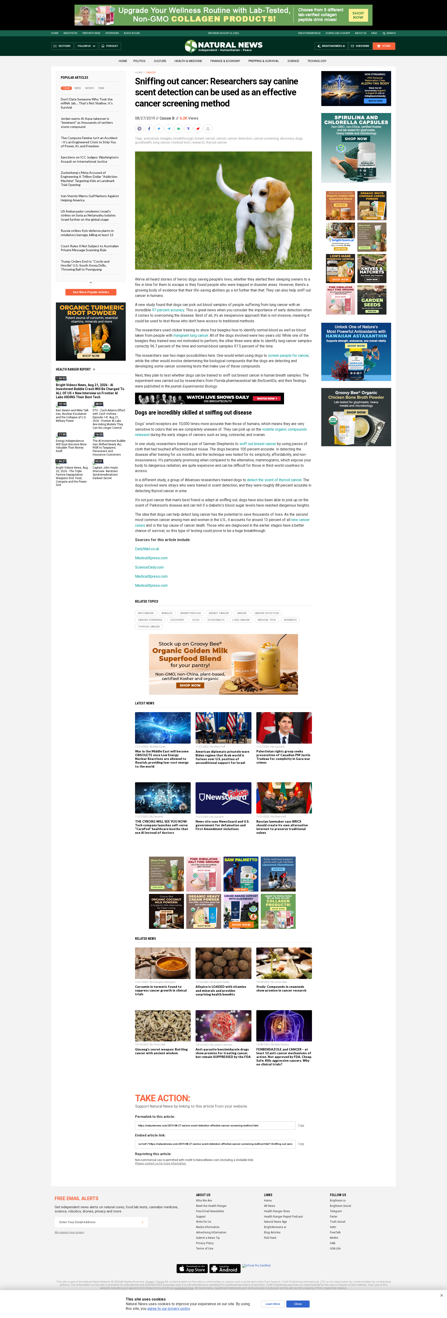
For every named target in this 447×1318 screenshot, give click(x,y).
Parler (333, 1216)
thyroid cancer (216, 142)
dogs (298, 138)
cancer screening (266, 138)
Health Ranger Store (277, 1211)
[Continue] (143, 1222)
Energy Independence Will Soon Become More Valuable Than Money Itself (71, 446)
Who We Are (204, 1200)
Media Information (208, 1227)
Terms (160, 1281)
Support (201, 1216)
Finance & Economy (225, 61)
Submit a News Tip (208, 1237)
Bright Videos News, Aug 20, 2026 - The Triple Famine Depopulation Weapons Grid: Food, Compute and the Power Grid (72, 476)
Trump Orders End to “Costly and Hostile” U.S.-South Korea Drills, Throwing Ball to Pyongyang (85, 265)
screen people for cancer (288, 355)
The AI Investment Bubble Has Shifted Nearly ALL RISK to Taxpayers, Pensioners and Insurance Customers (109, 447)
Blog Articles (272, 1232)
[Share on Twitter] (159, 128)
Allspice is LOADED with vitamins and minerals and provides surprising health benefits (221, 990)
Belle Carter (159, 746)
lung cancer (161, 142)
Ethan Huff (219, 746)
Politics (139, 61)
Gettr (333, 1227)
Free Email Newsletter (210, 1211)
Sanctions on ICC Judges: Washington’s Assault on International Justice (90, 159)
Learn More (273, 1304)
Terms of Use (204, 1248)
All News (269, 1206)
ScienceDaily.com (149, 567)
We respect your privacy (69, 1232)
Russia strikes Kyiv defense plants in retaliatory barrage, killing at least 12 (87, 233)
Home (54, 33)
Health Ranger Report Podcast (283, 1216)
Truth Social (337, 1221)
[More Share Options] (208, 128)
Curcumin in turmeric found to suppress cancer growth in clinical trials (161, 990)
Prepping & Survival (263, 61)
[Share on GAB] (179, 128)
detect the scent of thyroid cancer (274, 480)
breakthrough (183, 138)
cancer (221, 138)
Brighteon (70, 33)
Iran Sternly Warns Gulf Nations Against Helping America (90, 198)
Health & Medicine (188, 61)
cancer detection (239, 138)
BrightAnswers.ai (309, 33)
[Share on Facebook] (150, 128)
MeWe (334, 1237)
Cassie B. (167, 118)
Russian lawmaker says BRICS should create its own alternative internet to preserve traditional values (282, 827)
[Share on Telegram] (169, 128)
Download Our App (338, 33)
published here (184, 1288)
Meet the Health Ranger (211, 1206)
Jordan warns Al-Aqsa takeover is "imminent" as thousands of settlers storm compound (87, 123)
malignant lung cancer (190, 335)
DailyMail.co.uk (147, 549)
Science (293, 61)
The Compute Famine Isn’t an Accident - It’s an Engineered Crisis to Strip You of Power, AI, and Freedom (89, 142)
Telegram (336, 1211)
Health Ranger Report (73, 369)
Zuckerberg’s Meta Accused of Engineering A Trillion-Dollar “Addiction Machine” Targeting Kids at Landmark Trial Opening (89, 179)
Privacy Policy (205, 1243)
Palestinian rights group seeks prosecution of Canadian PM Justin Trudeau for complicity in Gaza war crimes (283, 756)
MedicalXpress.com (151, 558)
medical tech (180, 142)
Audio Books (132, 33)
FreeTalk (335, 1232)
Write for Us (203, 1221)
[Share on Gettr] (198, 128)
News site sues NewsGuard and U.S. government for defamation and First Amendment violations (222, 825)
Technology (317, 61)
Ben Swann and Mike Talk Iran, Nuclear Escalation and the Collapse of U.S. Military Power (72, 415)
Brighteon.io (337, 1200)
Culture (160, 61)
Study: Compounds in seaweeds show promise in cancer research (281, 988)
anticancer (151, 138)
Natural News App (275, 1221)
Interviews (112, 33)
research (198, 142)
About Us (360, 33)
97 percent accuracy (168, 310)
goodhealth (143, 142)
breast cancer (205, 138)
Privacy (150, 1281)
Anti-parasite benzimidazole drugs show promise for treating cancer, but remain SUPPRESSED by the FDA (223, 1053)
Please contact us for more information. (160, 1163)
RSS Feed (270, 1237)
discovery (287, 138)
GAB (332, 1243)
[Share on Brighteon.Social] (140, 128)
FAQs (374, 33)
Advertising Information (211, 1232)
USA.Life (335, 1248)
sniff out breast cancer (257, 444)
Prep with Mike (91, 33)
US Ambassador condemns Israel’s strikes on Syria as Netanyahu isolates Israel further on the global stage (88, 215)
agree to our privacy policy (168, 1308)
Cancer (151, 72)
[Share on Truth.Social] (189, 128)
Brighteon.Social (340, 1206)
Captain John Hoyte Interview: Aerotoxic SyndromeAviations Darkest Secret (105, 473)
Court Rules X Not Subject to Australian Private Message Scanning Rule (90, 248)
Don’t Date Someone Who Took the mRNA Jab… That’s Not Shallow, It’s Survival (87, 103)
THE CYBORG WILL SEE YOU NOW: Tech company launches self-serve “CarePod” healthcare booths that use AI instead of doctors (161, 827)
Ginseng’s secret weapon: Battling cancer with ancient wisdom (161, 1051)
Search (391, 33)
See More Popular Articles (91, 292)
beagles (166, 138)
